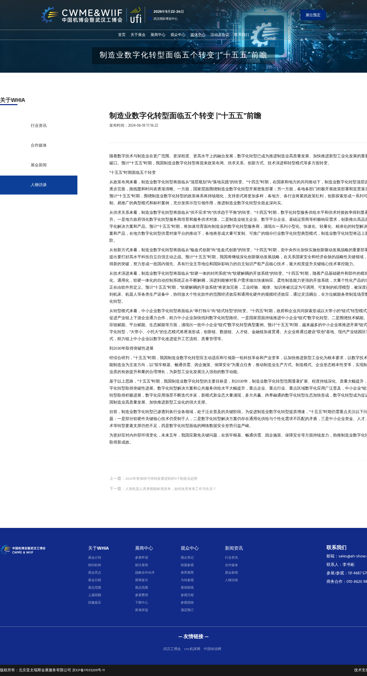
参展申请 (141, 557)
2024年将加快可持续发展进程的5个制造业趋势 (161, 479)
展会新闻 (39, 165)
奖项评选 (141, 610)
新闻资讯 (234, 547)
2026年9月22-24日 (169, 11)
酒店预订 (187, 610)
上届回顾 (94, 595)
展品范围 (94, 587)
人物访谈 (39, 185)
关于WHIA (98, 547)
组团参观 (187, 565)
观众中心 (178, 34)
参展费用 (141, 595)
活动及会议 (219, 34)
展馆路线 (187, 587)
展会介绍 (94, 557)
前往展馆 (141, 565)
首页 (122, 34)
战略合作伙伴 (145, 572)
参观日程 (187, 595)
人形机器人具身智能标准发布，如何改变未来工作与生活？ (170, 489)
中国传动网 (212, 649)
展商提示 (141, 580)
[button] (313, 14)
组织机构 (94, 565)
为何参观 (187, 580)
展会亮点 (94, 572)
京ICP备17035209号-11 (88, 670)
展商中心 (158, 34)
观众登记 (187, 557)
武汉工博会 (172, 649)
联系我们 (241, 34)
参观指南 (187, 602)
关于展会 (138, 34)
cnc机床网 (192, 649)
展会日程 (94, 580)
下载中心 (141, 602)
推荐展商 (187, 572)
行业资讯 (39, 126)
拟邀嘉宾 (94, 602)
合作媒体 (39, 145)
